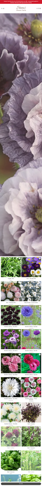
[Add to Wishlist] (19, 258)
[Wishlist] (38, 8)
